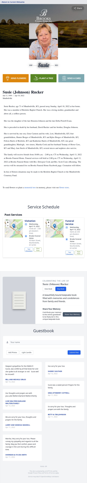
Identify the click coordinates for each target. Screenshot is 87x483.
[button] (13, 226)
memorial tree (30, 187)
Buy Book (60, 289)
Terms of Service (49, 473)
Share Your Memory (72, 314)
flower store (64, 187)
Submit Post (74, 352)
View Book (48, 289)
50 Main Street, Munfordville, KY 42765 (35, 242)
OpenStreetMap (46, 477)
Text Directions (29, 250)
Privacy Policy (37, 473)
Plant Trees (38, 249)
